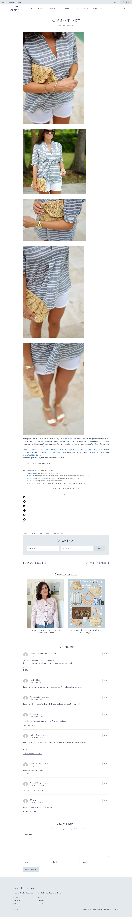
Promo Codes (65, 8)
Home (31, 8)
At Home (12, 2)
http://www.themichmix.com (32, 753)
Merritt (32, 714)
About (40, 8)
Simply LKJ (34, 680)
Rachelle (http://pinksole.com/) (41, 653)
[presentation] (45, 603)
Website (85, 862)
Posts (86, 8)
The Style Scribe (29, 725)
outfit (34, 533)
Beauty (20, 2)
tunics (48, 533)
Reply (105, 654)
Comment (28, 835)
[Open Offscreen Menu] (128, 8)
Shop (77, 8)
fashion (26, 533)
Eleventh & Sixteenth (30, 811)
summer (40, 533)
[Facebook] (117, 2)
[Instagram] (115, 2)
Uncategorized (57, 533)
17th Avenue (114, 909)
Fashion (71, 25)
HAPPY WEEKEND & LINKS (34, 561)
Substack (51, 8)
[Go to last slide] (29, 603)
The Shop (126, 2)
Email (55, 862)
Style (4, 2)
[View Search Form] (124, 8)
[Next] (102, 603)
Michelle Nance (35, 735)
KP (31, 800)
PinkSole (26, 670)
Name (26, 862)
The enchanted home (37, 697)
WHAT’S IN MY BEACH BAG (97, 561)
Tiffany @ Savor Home (38, 783)
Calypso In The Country (38, 763)
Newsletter (97, 8)
